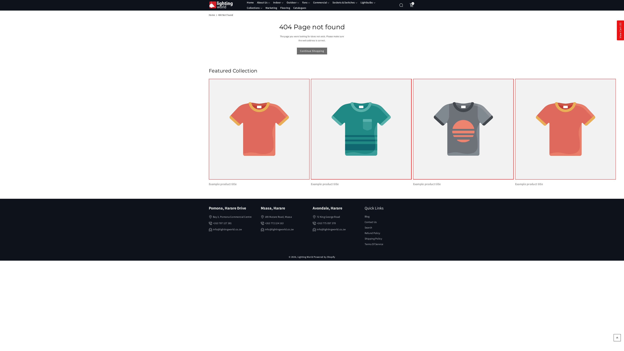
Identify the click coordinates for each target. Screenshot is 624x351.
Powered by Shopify (324, 256)
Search (368, 227)
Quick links (374, 208)
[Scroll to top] (617, 337)
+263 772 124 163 (274, 223)
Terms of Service (374, 244)
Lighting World (305, 256)
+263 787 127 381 (222, 223)
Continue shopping (312, 51)
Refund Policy (372, 233)
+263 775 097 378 (326, 223)
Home (212, 14)
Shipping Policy (373, 238)
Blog (367, 216)
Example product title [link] (223, 184)
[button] (263, 2)
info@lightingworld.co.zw (227, 229)
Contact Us (371, 222)
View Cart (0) (620, 30)
